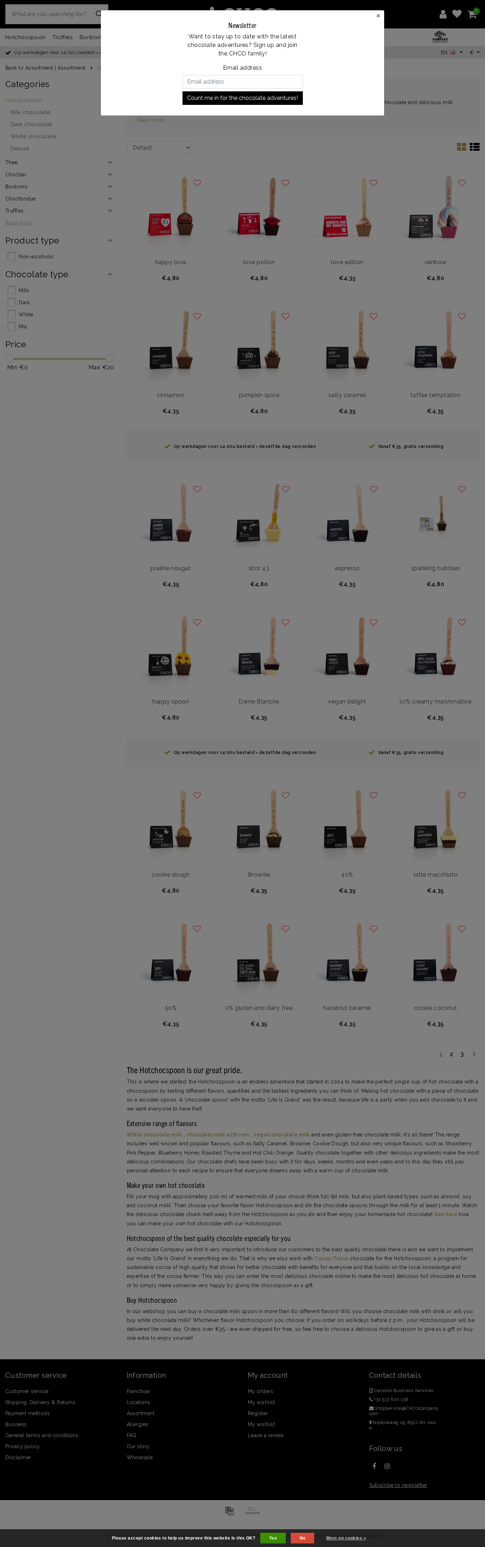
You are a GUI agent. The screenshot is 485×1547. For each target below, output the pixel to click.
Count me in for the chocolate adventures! (242, 98)
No (303, 1538)
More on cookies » (346, 1538)
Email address (242, 67)
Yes (273, 1538)
